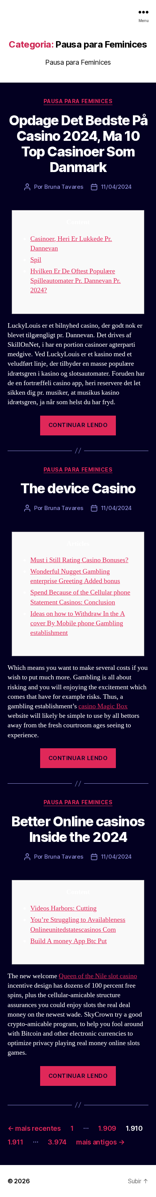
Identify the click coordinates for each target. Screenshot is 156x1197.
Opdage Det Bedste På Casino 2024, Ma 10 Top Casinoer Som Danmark (78, 143)
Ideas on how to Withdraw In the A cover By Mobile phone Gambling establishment (77, 623)
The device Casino (78, 488)
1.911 (15, 1142)
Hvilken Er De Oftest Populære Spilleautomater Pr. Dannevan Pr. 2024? (75, 281)
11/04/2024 (116, 186)
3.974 (57, 1142)
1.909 (107, 1128)
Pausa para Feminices (78, 101)
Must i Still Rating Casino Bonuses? (79, 560)
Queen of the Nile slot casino (98, 976)
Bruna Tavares (63, 186)
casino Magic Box (103, 706)
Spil (35, 259)
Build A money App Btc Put (68, 941)
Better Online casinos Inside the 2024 (78, 829)
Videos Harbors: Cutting (63, 908)
